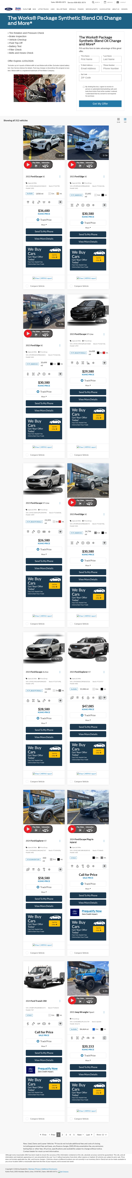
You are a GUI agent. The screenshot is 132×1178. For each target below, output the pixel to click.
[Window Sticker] (60, 202)
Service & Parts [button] (92, 9)
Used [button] (53, 9)
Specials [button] (72, 9)
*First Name (85, 56)
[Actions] (60, 176)
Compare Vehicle (37, 286)
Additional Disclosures (49, 1169)
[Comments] (100, 697)
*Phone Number (109, 65)
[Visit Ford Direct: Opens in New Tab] (63, 1172)
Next (80, 1134)
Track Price (45, 219)
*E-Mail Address (87, 65)
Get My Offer (100, 103)
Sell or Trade (62, 9)
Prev (52, 1134)
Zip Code (84, 74)
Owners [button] (124, 9)
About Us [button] (115, 9)
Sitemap (31, 1169)
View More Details (44, 238)
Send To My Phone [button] (44, 231)
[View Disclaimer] (49, 202)
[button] (106, 310)
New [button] (34, 9)
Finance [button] (81, 9)
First (43, 1134)
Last (88, 1134)
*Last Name (107, 56)
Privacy (37, 1169)
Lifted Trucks (43, 9)
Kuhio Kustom (105, 9)
